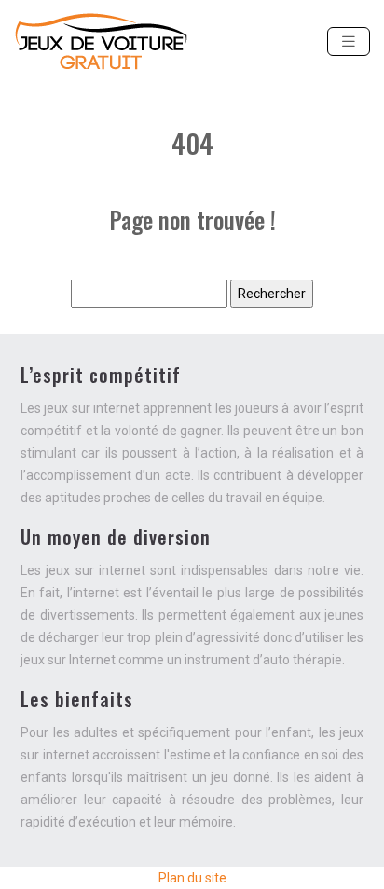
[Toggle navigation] (348, 41)
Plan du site (192, 877)
